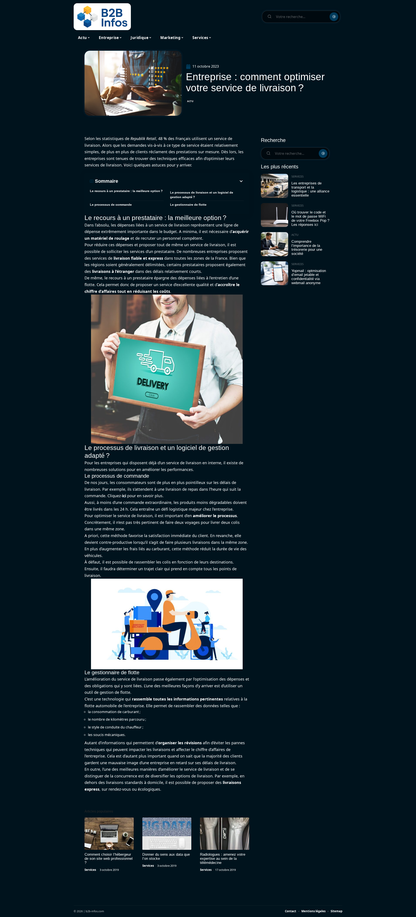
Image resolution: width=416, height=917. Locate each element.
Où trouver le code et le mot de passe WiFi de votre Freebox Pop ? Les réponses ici (310, 218)
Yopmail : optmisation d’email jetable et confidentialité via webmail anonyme (308, 277)
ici (124, 495)
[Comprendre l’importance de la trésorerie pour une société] (274, 244)
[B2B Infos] (102, 17)
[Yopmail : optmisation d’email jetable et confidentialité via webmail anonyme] (274, 273)
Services (90, 870)
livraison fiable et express (138, 258)
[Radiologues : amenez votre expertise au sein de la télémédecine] (224, 834)
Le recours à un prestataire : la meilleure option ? (126, 191)
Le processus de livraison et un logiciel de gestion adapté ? (201, 195)
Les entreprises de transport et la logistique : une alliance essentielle (310, 189)
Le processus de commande (111, 204)
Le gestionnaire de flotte (188, 204)
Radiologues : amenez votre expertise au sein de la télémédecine (222, 858)
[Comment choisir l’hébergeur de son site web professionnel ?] (109, 834)
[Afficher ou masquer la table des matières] (181, 181)
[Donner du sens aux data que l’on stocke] (167, 834)
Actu (190, 101)
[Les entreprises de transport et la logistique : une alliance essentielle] (274, 186)
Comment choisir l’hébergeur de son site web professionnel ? (108, 858)
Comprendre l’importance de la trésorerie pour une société (306, 247)
